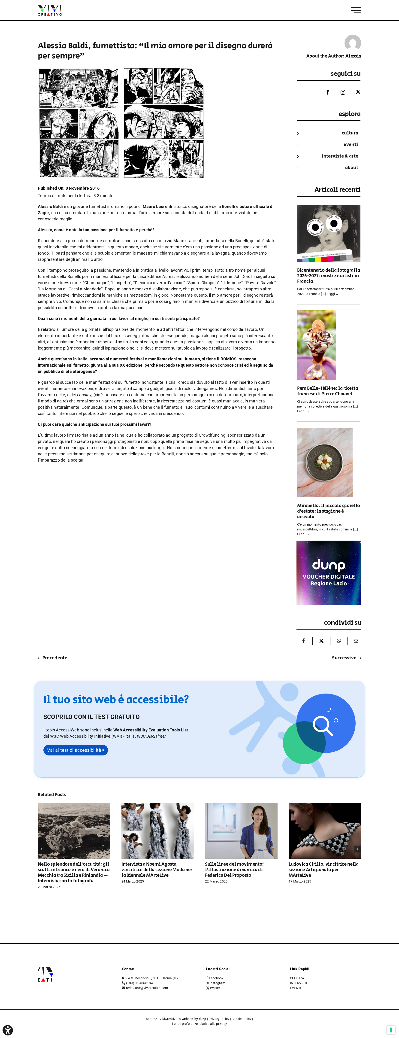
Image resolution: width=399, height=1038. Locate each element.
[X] (321, 641)
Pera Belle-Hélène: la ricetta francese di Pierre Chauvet (327, 391)
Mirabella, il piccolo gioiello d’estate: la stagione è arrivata (328, 511)
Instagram (217, 983)
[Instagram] (339, 92)
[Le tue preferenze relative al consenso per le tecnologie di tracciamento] (391, 1030)
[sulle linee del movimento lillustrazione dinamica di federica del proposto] (241, 805)
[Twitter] (354, 92)
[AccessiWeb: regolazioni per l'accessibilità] (7, 1030)
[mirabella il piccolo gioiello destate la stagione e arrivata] (325, 430)
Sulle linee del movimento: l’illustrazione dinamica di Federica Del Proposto (234, 870)
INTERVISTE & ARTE (339, 156)
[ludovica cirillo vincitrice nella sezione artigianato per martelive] (325, 805)
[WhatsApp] (339, 641)
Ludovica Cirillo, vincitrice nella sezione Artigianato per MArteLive (324, 870)
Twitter (214, 988)
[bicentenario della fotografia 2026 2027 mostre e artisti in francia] (328, 208)
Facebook (216, 978)
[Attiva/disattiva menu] (356, 10)
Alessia (353, 56)
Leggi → (333, 294)
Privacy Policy (219, 1019)
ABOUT (351, 167)
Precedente (54, 658)
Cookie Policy (241, 1019)
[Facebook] (324, 92)
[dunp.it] (328, 543)
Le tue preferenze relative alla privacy (199, 1024)
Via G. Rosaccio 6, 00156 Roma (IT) (151, 978)
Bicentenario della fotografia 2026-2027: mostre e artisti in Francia (328, 276)
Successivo (344, 658)
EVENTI (351, 144)
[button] (151, 736)
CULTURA (350, 133)
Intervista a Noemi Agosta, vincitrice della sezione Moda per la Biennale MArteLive (156, 870)
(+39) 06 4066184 (139, 983)
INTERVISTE (299, 983)
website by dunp (194, 1019)
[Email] (354, 641)
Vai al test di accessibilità (75, 750)
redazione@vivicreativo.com (147, 988)
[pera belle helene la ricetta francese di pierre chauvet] (316, 313)
